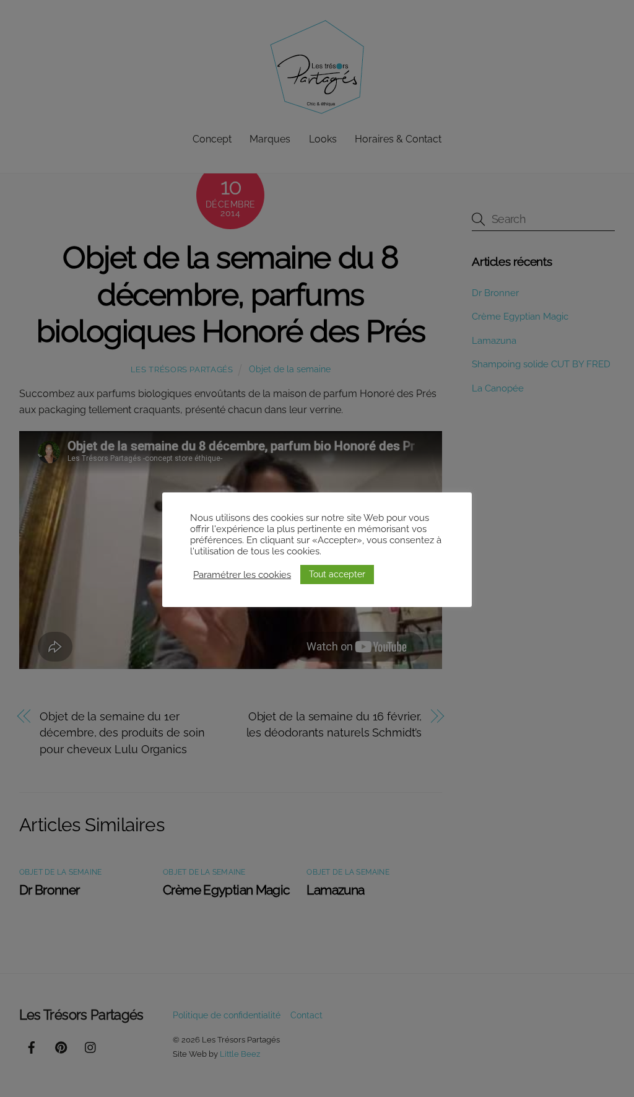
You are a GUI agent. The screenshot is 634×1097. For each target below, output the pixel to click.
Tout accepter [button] (337, 574)
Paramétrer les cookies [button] (242, 574)
